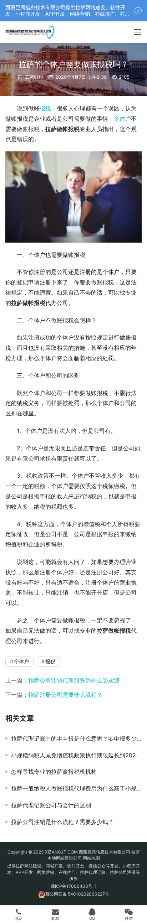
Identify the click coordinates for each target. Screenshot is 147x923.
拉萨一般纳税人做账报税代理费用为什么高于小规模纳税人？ (76, 788)
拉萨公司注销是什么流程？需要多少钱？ (62, 822)
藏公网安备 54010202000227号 (77, 894)
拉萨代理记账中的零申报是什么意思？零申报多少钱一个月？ (76, 738)
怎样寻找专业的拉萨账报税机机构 (54, 771)
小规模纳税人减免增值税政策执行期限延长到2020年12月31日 (76, 755)
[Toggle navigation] (137, 32)
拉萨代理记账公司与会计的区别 (51, 805)
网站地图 (91, 858)
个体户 (122, 118)
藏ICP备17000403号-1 (74, 886)
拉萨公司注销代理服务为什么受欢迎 (74, 680)
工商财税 (34, 77)
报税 (45, 108)
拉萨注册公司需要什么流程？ (65, 694)
